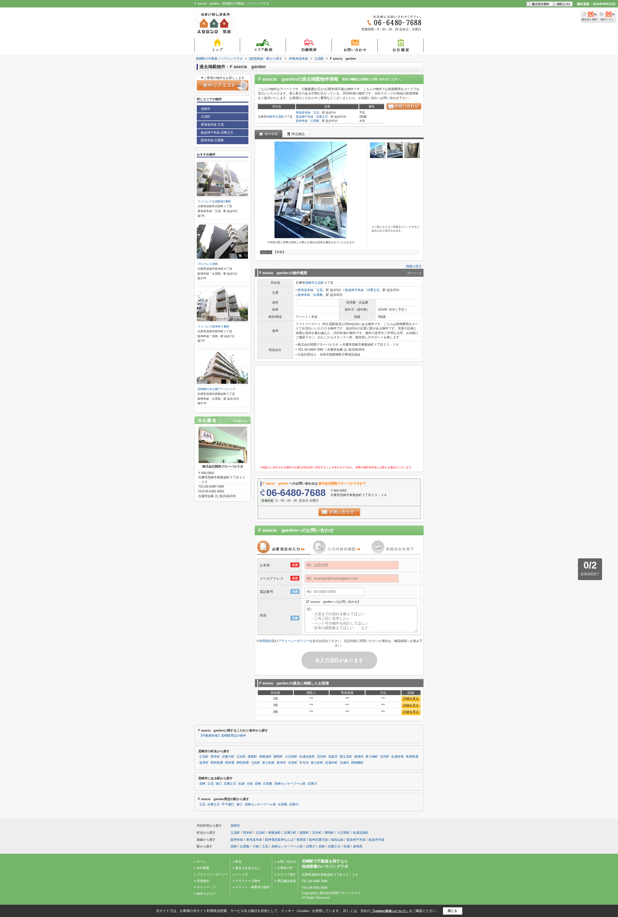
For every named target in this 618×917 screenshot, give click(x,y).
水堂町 (292, 762)
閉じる (452, 911)
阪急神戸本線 (304, 116)
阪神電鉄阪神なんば (279, 839)
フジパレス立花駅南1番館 (214, 201)
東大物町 (371, 756)
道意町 (204, 762)
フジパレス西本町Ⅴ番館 (213, 326)
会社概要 (203, 868)
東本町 (281, 762)
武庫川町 (228, 756)
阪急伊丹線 (376, 839)
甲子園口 (228, 804)
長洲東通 (412, 756)
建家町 (252, 756)
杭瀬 (241, 783)
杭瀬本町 (331, 762)
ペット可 (241, 874)
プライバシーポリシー (293, 641)
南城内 (359, 756)
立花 (316, 112)
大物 (249, 783)
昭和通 (229, 762)
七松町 (255, 762)
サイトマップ (206, 887)
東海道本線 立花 (212, 124)
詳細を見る (411, 698)
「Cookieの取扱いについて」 (389, 911)
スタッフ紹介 (286, 874)
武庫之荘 (322, 116)
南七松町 (317, 762)
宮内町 (321, 756)
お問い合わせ (286, 861)
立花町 (279, 116)
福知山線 (337, 839)
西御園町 (357, 762)
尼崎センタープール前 (290, 783)
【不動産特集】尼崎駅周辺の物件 (222, 735)
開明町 (278, 756)
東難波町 (265, 756)
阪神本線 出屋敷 (212, 140)
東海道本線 (303, 112)
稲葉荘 (333, 756)
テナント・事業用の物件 (252, 887)
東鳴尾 (357, 846)
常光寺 (304, 762)
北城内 (344, 762)
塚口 (219, 783)
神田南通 (242, 762)
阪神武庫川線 (318, 839)
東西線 (301, 839)
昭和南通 (217, 762)
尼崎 (202, 783)
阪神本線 (302, 120)
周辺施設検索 (286, 881)
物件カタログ (206, 894)
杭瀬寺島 (397, 756)
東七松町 (268, 762)
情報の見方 (414, 266)
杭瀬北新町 (307, 756)
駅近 (238, 861)
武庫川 (312, 783)
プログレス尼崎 (207, 264)
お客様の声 (285, 868)
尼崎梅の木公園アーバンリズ (216, 389)
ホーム (201, 861)
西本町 (215, 756)
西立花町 (346, 756)
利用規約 (265, 641)
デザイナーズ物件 (247, 881)
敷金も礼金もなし (247, 868)
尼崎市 (271, 116)
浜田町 (384, 756)
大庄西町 (291, 756)
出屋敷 (314, 120)
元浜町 (241, 756)
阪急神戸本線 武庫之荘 (217, 132)
